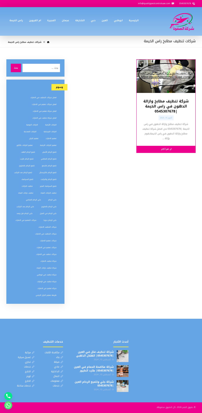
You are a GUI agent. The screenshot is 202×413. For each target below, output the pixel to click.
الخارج (28, 371)
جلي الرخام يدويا (50, 220)
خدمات (27, 366)
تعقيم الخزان (33, 138)
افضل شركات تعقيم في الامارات (44, 104)
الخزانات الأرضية (50, 124)
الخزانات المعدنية (30, 131)
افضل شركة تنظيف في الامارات (44, 118)
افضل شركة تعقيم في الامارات (44, 111)
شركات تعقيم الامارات (48, 240)
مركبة (28, 352)
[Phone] (8, 396)
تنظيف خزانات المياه (25, 193)
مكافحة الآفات (52, 352)
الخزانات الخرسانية (50, 131)
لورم (28, 376)
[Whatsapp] (8, 405)
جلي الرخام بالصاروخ (48, 206)
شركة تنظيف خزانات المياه (46, 268)
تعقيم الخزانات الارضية (48, 145)
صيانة (56, 362)
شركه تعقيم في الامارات (46, 288)
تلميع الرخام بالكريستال (47, 172)
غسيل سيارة (24, 357)
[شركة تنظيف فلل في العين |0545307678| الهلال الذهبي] (123, 356)
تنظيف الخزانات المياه (48, 193)
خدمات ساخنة (24, 385)
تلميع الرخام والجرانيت (48, 179)
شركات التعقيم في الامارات (25, 220)
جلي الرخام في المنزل (48, 213)
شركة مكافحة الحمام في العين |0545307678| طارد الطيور (94, 368)
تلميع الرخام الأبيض (49, 152)
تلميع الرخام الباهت (28, 152)
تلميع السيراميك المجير (48, 186)
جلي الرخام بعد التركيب (25, 206)
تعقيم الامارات (51, 138)
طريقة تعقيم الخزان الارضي (46, 295)
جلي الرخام (52, 199)
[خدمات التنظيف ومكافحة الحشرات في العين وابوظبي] (182, 21)
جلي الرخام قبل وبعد (25, 213)
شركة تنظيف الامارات (48, 261)
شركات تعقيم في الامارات (46, 247)
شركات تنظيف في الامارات (46, 254)
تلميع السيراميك (27, 179)
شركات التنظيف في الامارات (45, 233)
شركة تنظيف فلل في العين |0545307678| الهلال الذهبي (95, 353)
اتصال (56, 376)
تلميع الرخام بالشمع (49, 165)
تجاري (28, 362)
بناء (57, 357)
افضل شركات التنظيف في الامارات (43, 97)
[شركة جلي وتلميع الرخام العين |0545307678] (123, 386)
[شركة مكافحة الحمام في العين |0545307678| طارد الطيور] (123, 371)
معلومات (55, 381)
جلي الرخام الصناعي (33, 199)
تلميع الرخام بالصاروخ (27, 165)
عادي (56, 366)
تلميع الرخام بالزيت (27, 158)
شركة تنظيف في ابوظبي (46, 274)
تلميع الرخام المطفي (48, 158)
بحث (16, 68)
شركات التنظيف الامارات (47, 227)
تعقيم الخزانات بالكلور (25, 145)
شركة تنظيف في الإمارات (46, 281)
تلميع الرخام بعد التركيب (23, 172)
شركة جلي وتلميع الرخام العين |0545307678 (94, 383)
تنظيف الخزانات (27, 186)
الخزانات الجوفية (32, 124)
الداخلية (55, 371)
